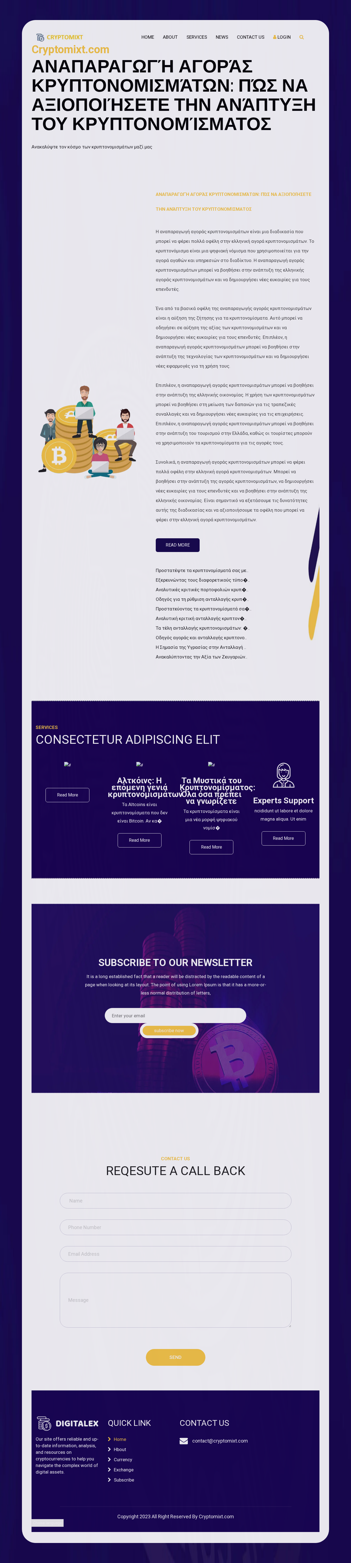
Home (147, 37)
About (170, 37)
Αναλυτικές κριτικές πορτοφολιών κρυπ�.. (202, 589)
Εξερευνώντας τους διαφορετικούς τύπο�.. (203, 580)
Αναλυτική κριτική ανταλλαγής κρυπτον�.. (201, 618)
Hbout (120, 1449)
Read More (178, 545)
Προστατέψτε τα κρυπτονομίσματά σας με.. (202, 570)
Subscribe (124, 1480)
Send (175, 1357)
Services (196, 37)
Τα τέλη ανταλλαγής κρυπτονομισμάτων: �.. (203, 628)
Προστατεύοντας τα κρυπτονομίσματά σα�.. (203, 609)
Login (283, 37)
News (222, 37)
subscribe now (169, 1030)
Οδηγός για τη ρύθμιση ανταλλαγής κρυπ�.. (202, 599)
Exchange (124, 1469)
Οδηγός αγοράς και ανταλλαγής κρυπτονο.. (201, 637)
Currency (123, 1459)
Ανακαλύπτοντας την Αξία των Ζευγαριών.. (201, 657)
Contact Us (250, 37)
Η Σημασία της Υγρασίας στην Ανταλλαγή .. (201, 647)
